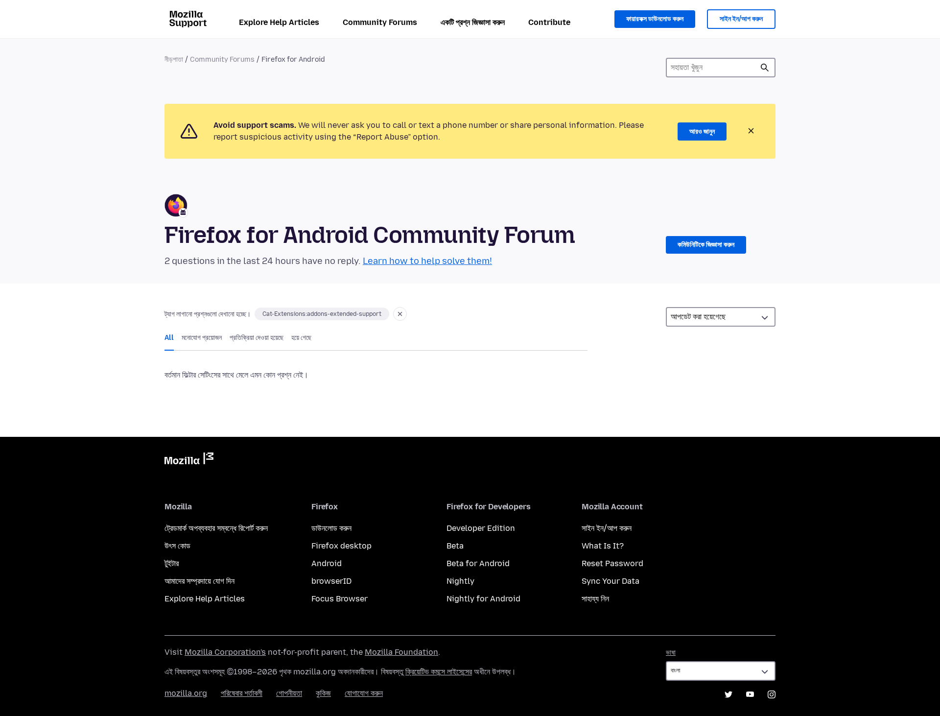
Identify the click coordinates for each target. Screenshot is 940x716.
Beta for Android (478, 563)
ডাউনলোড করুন (331, 528)
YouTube (750, 694)
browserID (331, 581)
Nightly (460, 581)
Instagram (772, 694)
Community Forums (380, 22)
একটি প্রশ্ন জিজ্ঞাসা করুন (473, 22)
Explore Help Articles (279, 22)
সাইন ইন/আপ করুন (741, 19)
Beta (455, 545)
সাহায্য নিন (595, 598)
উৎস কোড (177, 545)
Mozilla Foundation (401, 652)
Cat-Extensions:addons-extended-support (321, 313)
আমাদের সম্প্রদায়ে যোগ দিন (199, 581)
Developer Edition (480, 528)
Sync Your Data (610, 581)
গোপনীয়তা (289, 693)
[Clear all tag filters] (400, 314)
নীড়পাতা (173, 59)
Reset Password (612, 563)
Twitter (728, 694)
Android (326, 563)
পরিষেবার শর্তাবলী (241, 693)
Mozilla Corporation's (225, 652)
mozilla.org (185, 693)
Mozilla (188, 460)
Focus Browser (339, 598)
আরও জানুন (702, 131)
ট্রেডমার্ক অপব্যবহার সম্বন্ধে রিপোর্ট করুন (216, 528)
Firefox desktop (341, 545)
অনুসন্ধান (765, 67)
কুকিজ (323, 693)
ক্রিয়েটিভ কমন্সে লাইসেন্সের (438, 671)
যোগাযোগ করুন (364, 693)
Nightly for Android (483, 598)
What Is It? (603, 545)
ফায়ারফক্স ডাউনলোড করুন (654, 19)
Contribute (549, 22)
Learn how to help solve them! (427, 261)
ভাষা (671, 652)
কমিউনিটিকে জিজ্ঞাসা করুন (706, 244)
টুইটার (171, 563)
